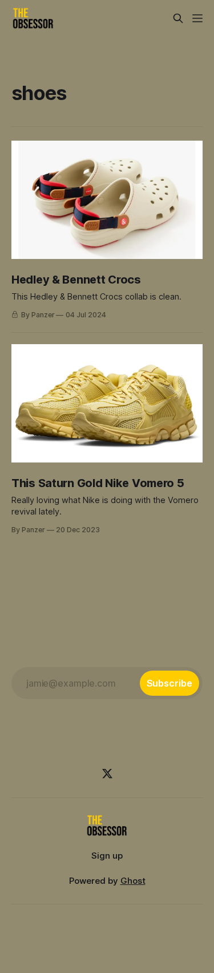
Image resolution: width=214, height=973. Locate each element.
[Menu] (197, 18)
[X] (107, 773)
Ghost (133, 880)
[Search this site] (178, 18)
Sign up (107, 855)
